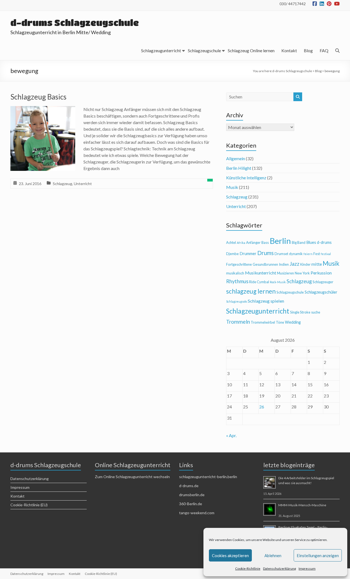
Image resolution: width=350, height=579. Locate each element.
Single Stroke (300, 312)
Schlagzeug (62, 183)
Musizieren (285, 273)
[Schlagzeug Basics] (42, 109)
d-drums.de (189, 485)
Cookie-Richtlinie (247, 568)
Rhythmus (237, 281)
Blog (308, 50)
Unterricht (83, 183)
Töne (280, 322)
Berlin (280, 240)
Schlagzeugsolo (236, 301)
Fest (316, 254)
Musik (232, 187)
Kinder (305, 264)
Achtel (231, 242)
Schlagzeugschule (204, 50)
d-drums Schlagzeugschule (74, 22)
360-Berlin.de (190, 503)
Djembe (232, 254)
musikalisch (235, 273)
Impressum (307, 568)
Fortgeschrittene (239, 264)
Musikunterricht (260, 272)
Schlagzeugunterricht (161, 50)
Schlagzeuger (323, 282)
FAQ (324, 50)
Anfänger (253, 242)
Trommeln (238, 321)
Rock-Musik (278, 282)
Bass (265, 242)
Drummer (248, 253)
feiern (308, 254)
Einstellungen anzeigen (318, 555)
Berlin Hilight (238, 168)
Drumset (281, 254)
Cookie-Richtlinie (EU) (29, 504)
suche (315, 312)
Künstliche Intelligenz (246, 177)
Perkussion (321, 272)
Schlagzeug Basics (38, 96)
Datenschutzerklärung (279, 568)
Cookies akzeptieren (230, 555)
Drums (265, 253)
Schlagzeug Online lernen (251, 50)
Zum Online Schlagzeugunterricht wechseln (132, 476)
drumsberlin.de (192, 494)
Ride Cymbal (259, 282)
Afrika (241, 242)
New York (302, 273)
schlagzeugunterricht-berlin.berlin (208, 476)
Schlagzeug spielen (266, 300)
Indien (284, 264)
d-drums (324, 242)
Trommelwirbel (263, 322)
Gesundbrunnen (265, 264)
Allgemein (235, 158)
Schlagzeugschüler (321, 292)
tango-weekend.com (196, 512)
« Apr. (231, 435)
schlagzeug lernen (251, 291)
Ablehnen (272, 555)
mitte (316, 264)
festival (326, 254)
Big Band (298, 242)
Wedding (293, 322)
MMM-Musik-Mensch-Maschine (302, 505)
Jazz (294, 264)
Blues (311, 242)
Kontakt (289, 50)
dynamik (296, 254)
